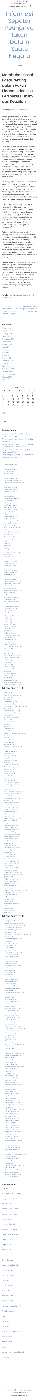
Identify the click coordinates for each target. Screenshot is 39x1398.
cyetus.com (7, 631)
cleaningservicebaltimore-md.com (15, 923)
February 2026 (7, 331)
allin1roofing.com (10, 1080)
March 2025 (6, 358)
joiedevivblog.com (11, 1123)
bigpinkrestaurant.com (11, 572)
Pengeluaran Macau (10, 1198)
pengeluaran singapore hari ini (17, 6)
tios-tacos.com (9, 1004)
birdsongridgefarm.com (12, 1120)
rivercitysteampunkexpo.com (14, 1105)
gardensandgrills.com (12, 1093)
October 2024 (7, 371)
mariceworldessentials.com (12, 834)
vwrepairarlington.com (12, 921)
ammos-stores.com (11, 1116)
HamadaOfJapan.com (10, 523)
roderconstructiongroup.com (13, 746)
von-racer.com (8, 800)
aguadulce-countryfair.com (12, 841)
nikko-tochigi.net (10, 1098)
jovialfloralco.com (9, 599)
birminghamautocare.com (12, 848)
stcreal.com (7, 545)
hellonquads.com (9, 753)
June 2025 (6, 350)
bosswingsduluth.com (10, 845)
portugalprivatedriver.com (12, 798)
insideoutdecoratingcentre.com (13, 595)
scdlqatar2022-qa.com (10, 702)
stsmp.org (7, 494)
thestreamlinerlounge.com (13, 1141)
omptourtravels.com (11, 1152)
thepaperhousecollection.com (14, 1067)
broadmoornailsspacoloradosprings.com (18, 986)
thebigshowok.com (11, 961)
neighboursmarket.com (12, 1132)
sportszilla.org (8, 877)
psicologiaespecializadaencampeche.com (18, 934)
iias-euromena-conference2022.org (15, 733)
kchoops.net (9, 1107)
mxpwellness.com (10, 1062)
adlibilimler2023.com (10, 640)
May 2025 (6, 352)
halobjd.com (7, 514)
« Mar (4, 413)
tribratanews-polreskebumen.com (16, 1154)
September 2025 (8, 342)
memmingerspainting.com (12, 577)
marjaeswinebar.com (10, 773)
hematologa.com (10, 945)
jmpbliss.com (8, 554)
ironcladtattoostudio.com (13, 1017)
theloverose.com (10, 968)
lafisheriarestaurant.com (11, 836)
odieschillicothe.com (10, 780)
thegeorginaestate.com (11, 859)
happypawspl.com (9, 789)
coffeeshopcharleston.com (12, 803)
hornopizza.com (10, 941)
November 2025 (8, 339)
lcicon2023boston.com (10, 680)
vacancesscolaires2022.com (12, 684)
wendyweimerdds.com (11, 561)
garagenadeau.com (10, 588)
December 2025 (8, 336)
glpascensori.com (10, 1040)
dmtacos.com (9, 936)
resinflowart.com (10, 972)
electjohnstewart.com (12, 1150)
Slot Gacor (6, 1255)
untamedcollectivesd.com (13, 1060)
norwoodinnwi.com (11, 1129)
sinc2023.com (8, 699)
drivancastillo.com (11, 1087)
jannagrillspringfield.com (11, 823)
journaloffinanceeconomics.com (15, 1165)
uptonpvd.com (9, 1046)
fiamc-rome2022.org (10, 832)
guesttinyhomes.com (11, 950)
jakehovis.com (8, 843)
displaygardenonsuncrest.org (13, 892)
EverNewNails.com (9, 593)
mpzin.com (7, 543)
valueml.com (8, 550)
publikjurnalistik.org (11, 1159)
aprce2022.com (8, 649)
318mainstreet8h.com (10, 809)
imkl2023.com (8, 671)
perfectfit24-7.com (9, 796)
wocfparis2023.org (9, 697)
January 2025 (7, 363)
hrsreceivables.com (10, 566)
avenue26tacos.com (11, 981)
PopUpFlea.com (8, 548)
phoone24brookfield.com (12, 868)
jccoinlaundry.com (9, 769)
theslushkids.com (10, 1035)
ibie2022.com (8, 651)
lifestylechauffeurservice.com (13, 590)
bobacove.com (8, 865)
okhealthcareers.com (10, 465)
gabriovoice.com (10, 970)
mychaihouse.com (9, 854)
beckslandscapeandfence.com (15, 925)
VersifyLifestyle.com (10, 525)
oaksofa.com (8, 906)
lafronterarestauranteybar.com (15, 1028)
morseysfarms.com (10, 886)
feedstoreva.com (9, 897)
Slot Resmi (6, 1290)
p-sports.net (9, 975)
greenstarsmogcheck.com (12, 787)
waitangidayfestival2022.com (13, 682)
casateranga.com (10, 1051)
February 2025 (7, 361)
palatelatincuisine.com (12, 954)
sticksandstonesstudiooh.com (14, 1053)
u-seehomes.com (9, 604)
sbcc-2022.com (8, 653)
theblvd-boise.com (9, 615)
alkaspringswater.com (11, 807)
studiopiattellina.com (10, 821)
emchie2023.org (9, 715)
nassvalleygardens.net (12, 1147)
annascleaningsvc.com (12, 1022)
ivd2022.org (7, 735)
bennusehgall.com (9, 742)
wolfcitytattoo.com (11, 1024)
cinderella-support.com (11, 570)
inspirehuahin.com (9, 575)
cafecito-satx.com (10, 1006)
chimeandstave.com (11, 963)
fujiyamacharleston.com (11, 825)
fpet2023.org (8, 617)
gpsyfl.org (7, 913)
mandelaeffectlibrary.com (12, 498)
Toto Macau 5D (8, 1204)
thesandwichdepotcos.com (12, 581)
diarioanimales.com (10, 755)
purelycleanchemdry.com (12, 532)
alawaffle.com (9, 997)
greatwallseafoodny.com (13, 966)
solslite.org (8, 1071)
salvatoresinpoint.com (11, 597)
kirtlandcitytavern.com (12, 1111)
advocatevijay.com (9, 637)
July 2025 (5, 347)
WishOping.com (8, 534)
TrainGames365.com (10, 507)
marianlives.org (8, 474)
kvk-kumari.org (10, 1167)
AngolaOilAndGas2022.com (12, 655)
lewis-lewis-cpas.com (10, 626)
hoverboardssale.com (11, 489)
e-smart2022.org (9, 619)
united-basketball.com (12, 1001)
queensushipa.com (10, 559)
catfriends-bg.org (9, 471)
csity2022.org (8, 738)
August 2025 (7, 344)
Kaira (21, 1390)
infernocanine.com (11, 1064)
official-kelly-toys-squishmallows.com (15, 890)
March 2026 (6, 328)
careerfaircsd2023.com (11, 673)
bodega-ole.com (10, 1138)
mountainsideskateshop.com (14, 1109)
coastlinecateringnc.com (12, 930)
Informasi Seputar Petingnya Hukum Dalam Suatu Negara (19, 35)
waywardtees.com (9, 476)
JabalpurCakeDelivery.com (12, 512)
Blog (10, 295)
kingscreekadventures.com (12, 527)
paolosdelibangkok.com (11, 863)
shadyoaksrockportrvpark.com (13, 767)
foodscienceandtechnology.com (15, 1170)
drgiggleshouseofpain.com (12, 584)
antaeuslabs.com (9, 530)
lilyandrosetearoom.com (13, 1031)
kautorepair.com (9, 771)
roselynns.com (8, 500)
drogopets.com (8, 899)
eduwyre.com (8, 610)
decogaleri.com (8, 758)
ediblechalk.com (9, 901)
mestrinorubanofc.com (12, 1143)
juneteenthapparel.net (12, 1161)
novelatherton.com (11, 1145)
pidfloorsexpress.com (10, 478)
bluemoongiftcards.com (12, 1102)
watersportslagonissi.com (12, 606)
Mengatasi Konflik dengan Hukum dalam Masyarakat (28, 308)
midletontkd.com (10, 1091)
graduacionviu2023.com (12, 1008)
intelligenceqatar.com (10, 516)
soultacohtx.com (9, 908)
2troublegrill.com (10, 1049)
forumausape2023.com (11, 669)
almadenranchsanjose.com (12, 635)
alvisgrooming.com (9, 856)
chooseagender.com (10, 487)
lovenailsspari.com (9, 812)
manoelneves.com (9, 496)
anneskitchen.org (10, 990)
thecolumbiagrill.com (10, 704)
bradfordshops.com (10, 633)
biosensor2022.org (9, 722)
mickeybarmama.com (10, 870)
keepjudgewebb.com (11, 1082)
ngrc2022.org (8, 622)
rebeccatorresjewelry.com (12, 552)
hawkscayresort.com (10, 751)
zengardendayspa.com (12, 1013)
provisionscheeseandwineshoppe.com (16, 706)
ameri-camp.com (9, 563)
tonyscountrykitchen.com (11, 850)
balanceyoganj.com (10, 503)
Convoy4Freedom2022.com (12, 658)
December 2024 (8, 366)
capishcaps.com (9, 910)
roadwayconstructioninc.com (13, 872)
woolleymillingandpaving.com (14, 1044)
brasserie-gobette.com (11, 881)
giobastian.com (10, 1037)
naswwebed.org (9, 642)
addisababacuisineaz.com (13, 1174)
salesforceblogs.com (10, 505)
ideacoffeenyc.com (10, 778)
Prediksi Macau (8, 1311)
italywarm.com (9, 1163)
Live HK (5, 1188)
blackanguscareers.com (12, 1134)
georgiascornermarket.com (12, 794)
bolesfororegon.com (11, 1136)
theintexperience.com (10, 467)
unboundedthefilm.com (11, 469)
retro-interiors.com (9, 613)
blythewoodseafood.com (11, 861)
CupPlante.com (8, 541)
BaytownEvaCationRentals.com (13, 509)
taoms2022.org (8, 731)
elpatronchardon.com (10, 827)
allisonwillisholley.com (12, 1069)
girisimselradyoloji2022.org (12, 717)
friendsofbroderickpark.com (12, 818)
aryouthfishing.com (11, 999)
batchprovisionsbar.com (11, 879)
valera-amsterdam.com (12, 1125)
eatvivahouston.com (11, 959)
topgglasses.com (10, 983)
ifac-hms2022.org (9, 729)
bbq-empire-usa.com (10, 895)
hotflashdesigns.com (10, 586)
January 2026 (7, 333)
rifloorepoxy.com (10, 1042)
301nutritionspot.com (11, 1114)
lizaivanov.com (10, 948)
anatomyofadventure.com (13, 1085)
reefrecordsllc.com (11, 995)
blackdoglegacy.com (11, 957)
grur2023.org (8, 660)
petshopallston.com (11, 979)
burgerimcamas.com (11, 1176)
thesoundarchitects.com (12, 1078)
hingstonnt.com (8, 485)
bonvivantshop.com (10, 539)
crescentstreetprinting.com (13, 939)
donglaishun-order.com (11, 830)
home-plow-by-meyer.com (13, 952)
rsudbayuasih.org (10, 1156)
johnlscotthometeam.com (12, 602)
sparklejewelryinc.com (12, 1015)
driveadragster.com (11, 943)
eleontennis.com (9, 628)
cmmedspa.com (10, 1089)
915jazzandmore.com (10, 839)
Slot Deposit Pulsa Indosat (12, 1193)
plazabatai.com (8, 749)
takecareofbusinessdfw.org (12, 521)
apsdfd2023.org (9, 667)
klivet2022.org (8, 726)
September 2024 (8, 374)
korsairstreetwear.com (12, 977)
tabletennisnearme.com (11, 904)
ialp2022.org (7, 724)
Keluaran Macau (8, 1275)
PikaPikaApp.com (9, 518)
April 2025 (6, 355)
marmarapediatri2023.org (12, 713)
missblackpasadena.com (13, 988)
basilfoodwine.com (11, 1096)
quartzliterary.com (9, 816)
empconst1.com (9, 568)
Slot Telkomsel (7, 1260)
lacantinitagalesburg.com (11, 782)
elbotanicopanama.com (11, 764)
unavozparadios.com (10, 760)
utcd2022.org (8, 720)
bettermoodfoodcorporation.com (14, 483)
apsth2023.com (8, 676)
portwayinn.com (10, 1073)
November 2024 (8, 369)
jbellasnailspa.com (9, 852)
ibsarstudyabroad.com (11, 740)
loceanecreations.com (12, 1118)
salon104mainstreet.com (11, 805)
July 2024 (5, 380)
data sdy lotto (7, 1301)
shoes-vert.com (8, 762)
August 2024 (7, 377)
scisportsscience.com (12, 1172)
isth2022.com (8, 693)
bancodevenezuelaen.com (12, 480)
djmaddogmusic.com (11, 1076)
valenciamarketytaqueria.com (14, 992)
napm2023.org (8, 664)
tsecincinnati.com (9, 744)
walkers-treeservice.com (13, 1055)
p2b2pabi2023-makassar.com (13, 695)
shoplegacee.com (9, 536)
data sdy (5, 1357)
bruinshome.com (10, 1019)
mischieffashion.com (10, 608)
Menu (19, 65)
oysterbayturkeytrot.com (13, 1026)
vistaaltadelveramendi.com (13, 927)
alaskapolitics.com (9, 492)
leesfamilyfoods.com (10, 624)
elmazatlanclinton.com (11, 776)
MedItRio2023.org (9, 678)
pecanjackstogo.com (11, 1010)
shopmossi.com (10, 1058)
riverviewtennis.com (10, 888)
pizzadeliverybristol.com (11, 785)
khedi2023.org (8, 708)
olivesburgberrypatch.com (13, 1033)
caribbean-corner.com (12, 1100)
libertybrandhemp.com (12, 1127)
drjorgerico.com (8, 557)
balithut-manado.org (10, 644)
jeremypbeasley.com (10, 579)
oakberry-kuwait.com (10, 814)
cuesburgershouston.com (13, 932)
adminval (25, 110)
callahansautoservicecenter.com (14, 791)
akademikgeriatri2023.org (12, 711)
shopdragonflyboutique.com (13, 874)
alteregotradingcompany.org (13, 646)
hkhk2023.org (8, 662)
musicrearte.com (9, 883)
